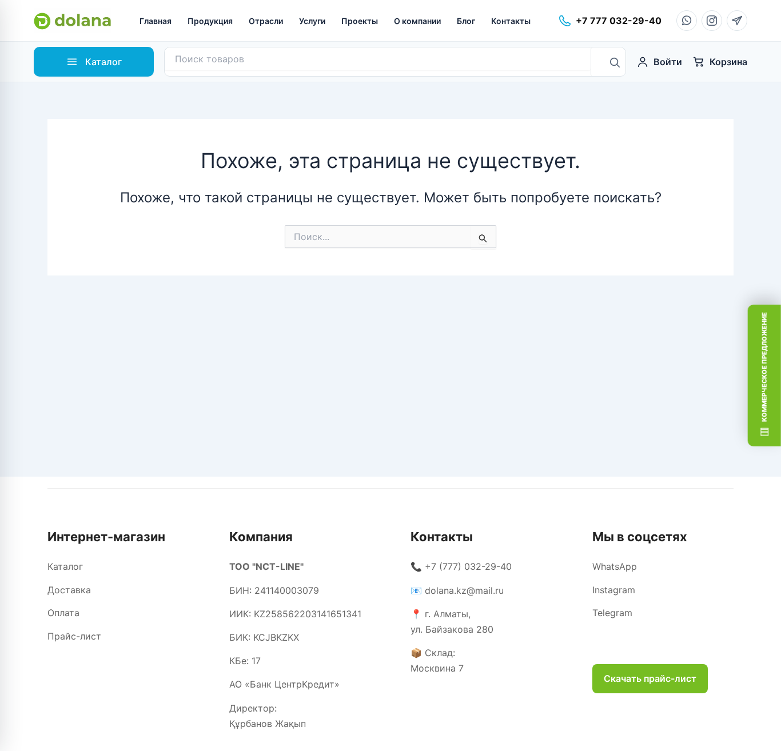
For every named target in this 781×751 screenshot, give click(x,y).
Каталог (65, 566)
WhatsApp (614, 566)
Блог (466, 21)
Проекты (359, 21)
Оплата (63, 612)
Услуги (312, 21)
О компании (417, 21)
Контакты (511, 21)
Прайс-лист (74, 636)
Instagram (613, 590)
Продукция (210, 21)
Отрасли (266, 21)
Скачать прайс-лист (650, 678)
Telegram (612, 612)
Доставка (69, 590)
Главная (156, 21)
